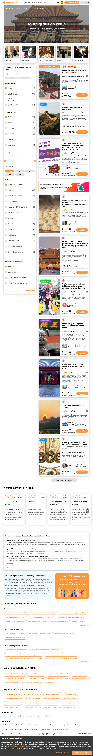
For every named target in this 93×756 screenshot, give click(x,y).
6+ (20, 174)
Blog (51, 725)
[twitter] (50, 734)
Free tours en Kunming (70, 699)
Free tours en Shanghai (13, 694)
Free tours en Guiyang (51, 699)
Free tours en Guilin (65, 703)
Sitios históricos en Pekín (30, 682)
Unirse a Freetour (8, 716)
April (68, 346)
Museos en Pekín (77, 621)
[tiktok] (54, 734)
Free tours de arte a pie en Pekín (42, 617)
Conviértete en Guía (72, 2)
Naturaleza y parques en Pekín (58, 678)
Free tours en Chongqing (13, 699)
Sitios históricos (21, 241)
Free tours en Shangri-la (13, 707)
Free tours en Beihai (11, 703)
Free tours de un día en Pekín (14, 633)
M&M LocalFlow (70, 168)
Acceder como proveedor (25, 716)
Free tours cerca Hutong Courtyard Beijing (45, 649)
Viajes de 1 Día (21, 213)
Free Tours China (70, 306)
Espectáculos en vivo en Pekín (15, 678)
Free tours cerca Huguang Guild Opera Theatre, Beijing (23, 658)
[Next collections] (87, 51)
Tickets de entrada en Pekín (59, 621)
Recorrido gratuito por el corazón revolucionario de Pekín (73, 326)
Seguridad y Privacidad (70, 725)
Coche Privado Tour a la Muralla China (72, 108)
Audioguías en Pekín (12, 682)
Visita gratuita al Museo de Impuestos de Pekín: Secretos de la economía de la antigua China (74, 446)
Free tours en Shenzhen (52, 694)
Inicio (8, 8)
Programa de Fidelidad (60, 729)
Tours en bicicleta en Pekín (64, 633)
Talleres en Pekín (48, 682)
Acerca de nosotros (17, 725)
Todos (10, 171)
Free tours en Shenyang (33, 707)
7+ (10, 174)
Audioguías (21, 235)
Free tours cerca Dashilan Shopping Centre (19, 654)
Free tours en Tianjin (51, 707)
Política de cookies (31, 729)
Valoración (12, 272)
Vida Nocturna (21, 201)
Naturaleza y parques (21, 246)
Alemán (21, 139)
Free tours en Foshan (49, 703)
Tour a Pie (21, 190)
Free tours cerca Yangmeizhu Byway (50, 654)
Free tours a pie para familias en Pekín (70, 617)
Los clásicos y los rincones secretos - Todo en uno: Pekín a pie (74, 366)
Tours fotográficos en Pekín (37, 621)
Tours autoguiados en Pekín (14, 621)
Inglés (21, 123)
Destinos (5, 725)
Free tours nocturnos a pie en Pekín (39, 633)
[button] (12, 54)
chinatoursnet (71, 88)
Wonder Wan (69, 224)
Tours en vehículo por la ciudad (21, 207)
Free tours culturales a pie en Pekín (16, 617)
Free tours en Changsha (30, 703)
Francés (21, 134)
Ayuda (45, 725)
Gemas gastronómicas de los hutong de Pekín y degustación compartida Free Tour (75, 203)
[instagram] (39, 734)
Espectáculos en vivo (21, 252)
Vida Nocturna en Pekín (36, 678)
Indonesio (21, 145)
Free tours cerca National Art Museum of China (61, 658)
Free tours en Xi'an (70, 694)
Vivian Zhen (70, 126)
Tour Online (21, 224)
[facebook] (43, 734)
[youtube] (47, 734)
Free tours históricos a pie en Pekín (44, 613)
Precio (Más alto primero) (17, 278)
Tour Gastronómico (21, 196)
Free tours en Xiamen (69, 707)
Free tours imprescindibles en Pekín (17, 613)
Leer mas (8, 567)
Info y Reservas (82, 95)
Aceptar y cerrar (81, 752)
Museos (21, 218)
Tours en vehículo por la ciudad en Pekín (56, 674)
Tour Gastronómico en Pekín (14, 674)
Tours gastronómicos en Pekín (15, 638)
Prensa (58, 725)
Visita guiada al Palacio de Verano (73, 406)
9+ (20, 171)
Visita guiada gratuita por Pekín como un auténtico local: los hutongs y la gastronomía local (73, 146)
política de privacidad (17, 746)
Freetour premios (45, 729)
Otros (21, 229)
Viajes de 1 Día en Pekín (79, 678)
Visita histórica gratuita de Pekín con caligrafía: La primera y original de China (73, 286)
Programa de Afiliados (43, 716)
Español (21, 128)
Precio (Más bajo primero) (17, 283)
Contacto (30, 725)
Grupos (38, 725)
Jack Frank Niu (70, 425)
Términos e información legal (12, 729)
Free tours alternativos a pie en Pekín (71, 613)
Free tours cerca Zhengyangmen (16, 649)
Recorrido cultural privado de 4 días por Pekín (74, 71)
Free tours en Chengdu (33, 699)
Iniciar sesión (85, 2)
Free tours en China (21, 8)
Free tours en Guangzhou (32, 694)
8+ (30, 171)
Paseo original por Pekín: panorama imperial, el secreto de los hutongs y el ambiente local (75, 244)
